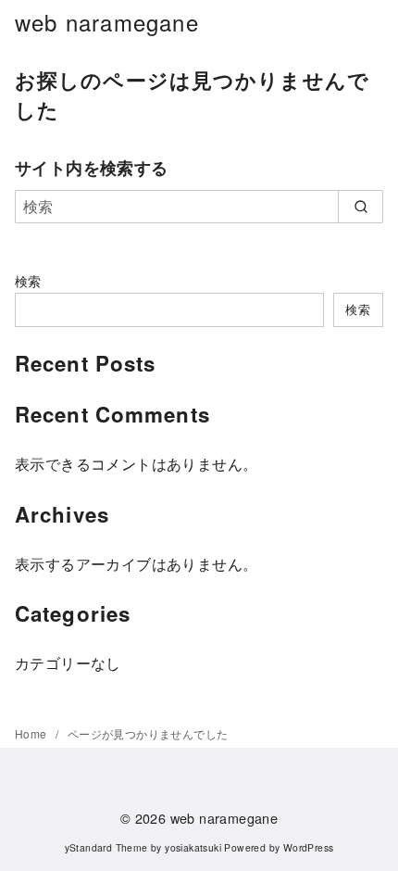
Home (32, 733)
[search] (360, 206)
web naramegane (107, 22)
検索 (28, 280)
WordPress (308, 847)
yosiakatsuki (193, 847)
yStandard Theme (106, 847)
